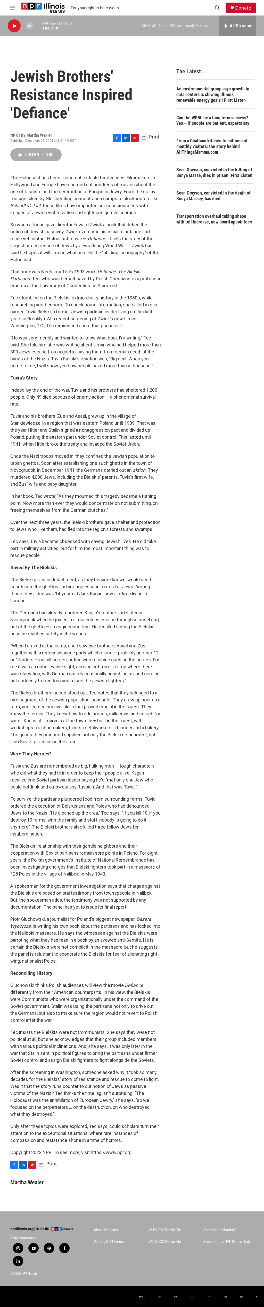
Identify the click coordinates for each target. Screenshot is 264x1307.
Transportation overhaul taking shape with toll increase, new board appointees (214, 219)
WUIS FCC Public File (164, 1230)
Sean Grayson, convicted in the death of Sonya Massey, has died (213, 195)
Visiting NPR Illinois (109, 1242)
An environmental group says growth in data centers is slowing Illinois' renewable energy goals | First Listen (212, 94)
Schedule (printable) (219, 1230)
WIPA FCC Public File (164, 1242)
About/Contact (106, 1230)
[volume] (29, 26)
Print (154, 137)
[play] (14, 26)
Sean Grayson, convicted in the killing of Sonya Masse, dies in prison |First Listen (214, 172)
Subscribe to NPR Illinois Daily (227, 1242)
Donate (243, 8)
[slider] (38, 25)
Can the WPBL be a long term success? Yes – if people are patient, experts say (212, 120)
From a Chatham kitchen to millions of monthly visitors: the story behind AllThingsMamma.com (212, 146)
